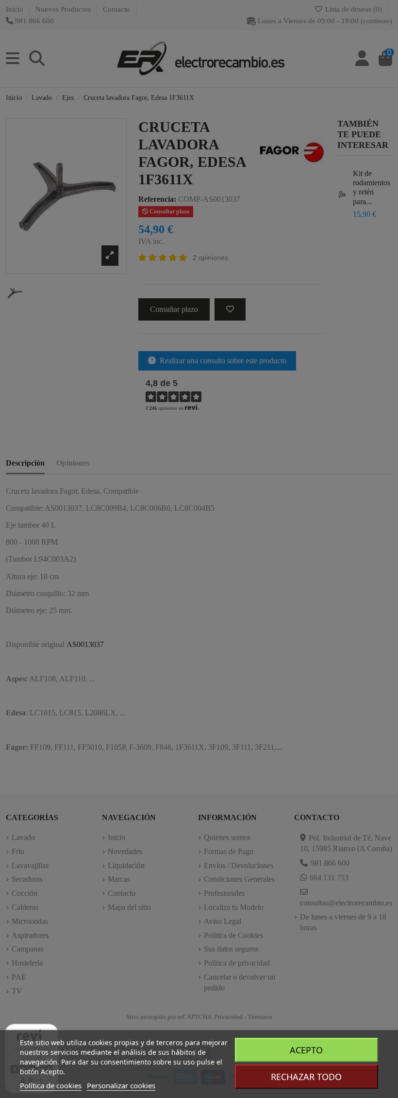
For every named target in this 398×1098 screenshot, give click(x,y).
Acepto (306, 1050)
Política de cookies (51, 1085)
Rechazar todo (306, 1076)
